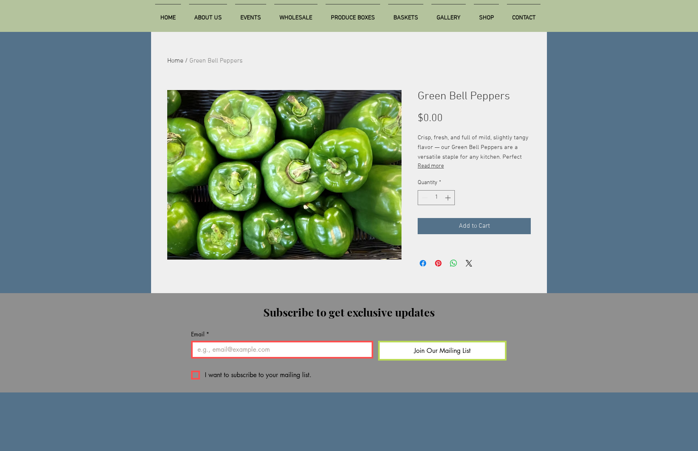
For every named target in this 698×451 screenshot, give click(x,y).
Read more (431, 166)
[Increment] (449, 198)
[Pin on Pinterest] (438, 263)
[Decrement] (424, 198)
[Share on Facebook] (423, 263)
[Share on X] (469, 263)
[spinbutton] (436, 198)
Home (175, 61)
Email (200, 334)
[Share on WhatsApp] (453, 263)
